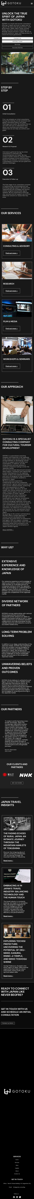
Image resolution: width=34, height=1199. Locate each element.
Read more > (8, 861)
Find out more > (12, 253)
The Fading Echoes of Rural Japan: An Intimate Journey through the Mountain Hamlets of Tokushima (14, 841)
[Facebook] (14, 1197)
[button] (31, 3)
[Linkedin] (17, 1197)
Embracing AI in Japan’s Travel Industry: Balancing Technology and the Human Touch (15, 891)
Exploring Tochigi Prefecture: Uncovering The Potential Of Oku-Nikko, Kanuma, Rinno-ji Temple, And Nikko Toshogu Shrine (15, 951)
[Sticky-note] (20, 1197)
